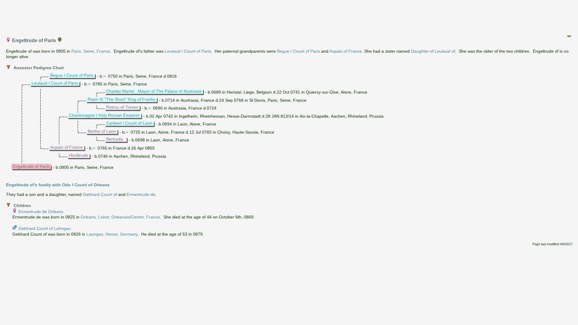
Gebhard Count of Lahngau (44, 228)
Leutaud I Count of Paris (188, 51)
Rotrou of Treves (122, 107)
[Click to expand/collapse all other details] (569, 36)
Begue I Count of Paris (298, 51)
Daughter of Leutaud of (433, 51)
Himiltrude (78, 155)
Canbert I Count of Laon (129, 123)
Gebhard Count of (100, 194)
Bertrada (114, 139)
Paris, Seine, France (90, 51)
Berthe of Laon (102, 131)
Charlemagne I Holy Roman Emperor (104, 115)
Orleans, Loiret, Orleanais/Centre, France (120, 217)
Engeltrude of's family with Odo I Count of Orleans (58, 184)
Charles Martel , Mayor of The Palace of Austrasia (153, 91)
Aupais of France (345, 51)
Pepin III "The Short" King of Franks (121, 99)
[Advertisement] (289, 15)
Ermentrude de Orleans (40, 211)
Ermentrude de (141, 194)
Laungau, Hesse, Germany (112, 234)
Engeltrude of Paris (31, 166)
